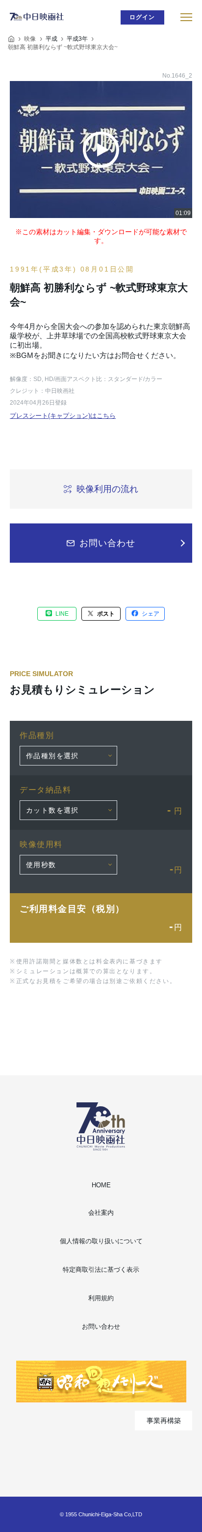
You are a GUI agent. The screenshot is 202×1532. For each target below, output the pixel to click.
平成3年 (77, 38)
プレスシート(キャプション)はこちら (63, 415)
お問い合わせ (101, 1326)
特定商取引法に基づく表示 (101, 1269)
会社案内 (101, 1212)
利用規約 (101, 1298)
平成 (51, 38)
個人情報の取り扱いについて (101, 1241)
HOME (101, 1185)
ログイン (142, 17)
